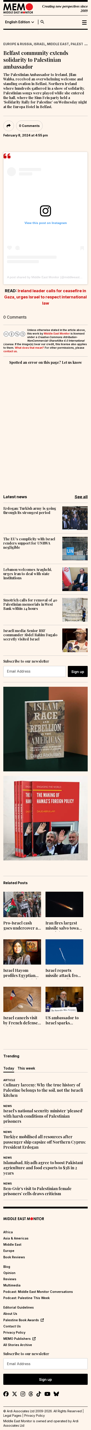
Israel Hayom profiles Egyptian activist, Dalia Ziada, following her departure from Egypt (21, 973)
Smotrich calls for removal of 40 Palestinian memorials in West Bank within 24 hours (30, 604)
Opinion (9, 1273)
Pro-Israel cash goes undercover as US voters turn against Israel (21, 926)
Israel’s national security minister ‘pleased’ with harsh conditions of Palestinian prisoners (43, 1116)
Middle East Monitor (57, 333)
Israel (39, 44)
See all (81, 496)
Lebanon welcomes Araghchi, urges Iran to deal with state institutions (27, 573)
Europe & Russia (17, 44)
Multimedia (12, 1285)
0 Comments (29, 126)
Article (9, 1080)
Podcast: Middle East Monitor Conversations (38, 1292)
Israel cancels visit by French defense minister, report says (20, 1020)
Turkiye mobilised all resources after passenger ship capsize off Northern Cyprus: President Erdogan (44, 1142)
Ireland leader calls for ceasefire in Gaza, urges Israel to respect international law (45, 296)
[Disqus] (45, 426)
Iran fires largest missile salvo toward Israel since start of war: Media (64, 926)
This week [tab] (26, 1068)
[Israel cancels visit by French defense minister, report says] (22, 999)
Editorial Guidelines (18, 1307)
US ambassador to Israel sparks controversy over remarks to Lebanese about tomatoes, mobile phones (62, 1020)
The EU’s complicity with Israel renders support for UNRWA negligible (29, 543)
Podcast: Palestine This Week (26, 1298)
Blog (6, 1267)
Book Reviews (14, 1257)
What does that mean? (29, 347)
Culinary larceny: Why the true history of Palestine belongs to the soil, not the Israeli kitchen (43, 1090)
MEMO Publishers (17, 1339)
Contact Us (12, 1326)
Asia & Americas (15, 1238)
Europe (8, 1251)
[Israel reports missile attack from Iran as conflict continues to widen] (64, 952)
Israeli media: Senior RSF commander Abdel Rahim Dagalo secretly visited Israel (30, 634)
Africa (8, 1232)
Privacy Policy (14, 1332)
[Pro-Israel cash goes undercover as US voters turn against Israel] (22, 904)
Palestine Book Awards (21, 1320)
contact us (10, 351)
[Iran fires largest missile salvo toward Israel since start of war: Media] (64, 904)
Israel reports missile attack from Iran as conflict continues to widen (63, 973)
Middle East (58, 44)
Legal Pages (12, 1415)
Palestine (80, 44)
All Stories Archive (17, 1345)
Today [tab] (8, 1068)
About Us (10, 1313)
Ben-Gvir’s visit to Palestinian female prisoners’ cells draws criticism (37, 1191)
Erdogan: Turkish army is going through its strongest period (29, 510)
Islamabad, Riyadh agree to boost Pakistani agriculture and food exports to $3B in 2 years (43, 1168)
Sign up (77, 671)
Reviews (9, 1279)
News (7, 1106)
